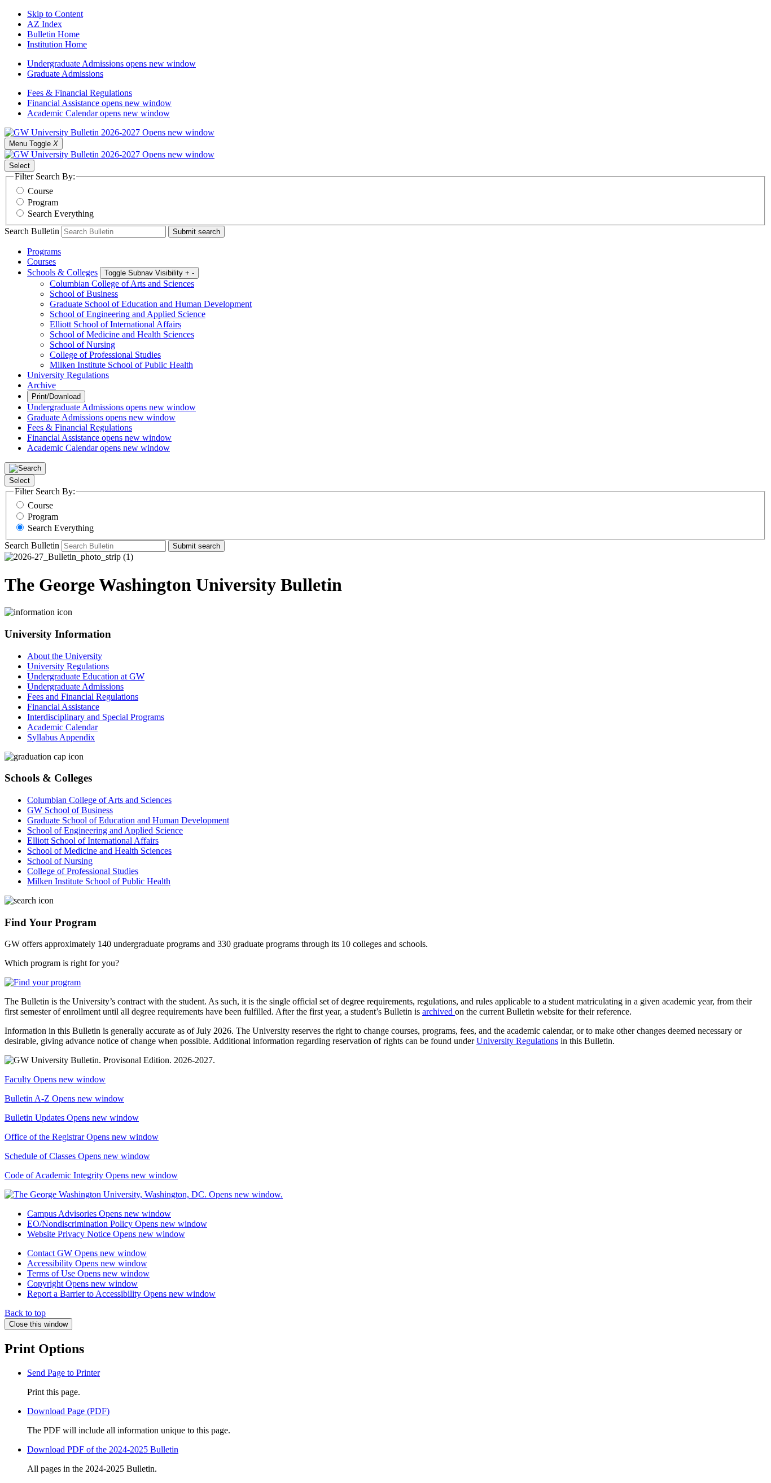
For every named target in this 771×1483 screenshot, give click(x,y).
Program (43, 202)
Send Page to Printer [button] (63, 1372)
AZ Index (44, 24)
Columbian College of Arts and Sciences (122, 283)
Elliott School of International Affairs (115, 324)
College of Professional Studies (105, 354)
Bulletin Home (53, 34)
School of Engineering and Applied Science (127, 314)
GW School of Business (70, 810)
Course (40, 191)
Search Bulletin (32, 231)
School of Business (84, 294)
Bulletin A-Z (64, 1098)
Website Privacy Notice (106, 1234)
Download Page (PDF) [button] (68, 1411)
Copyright (82, 1283)
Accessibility (87, 1263)
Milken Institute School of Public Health (121, 365)
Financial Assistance (99, 103)
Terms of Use (88, 1273)
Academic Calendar (98, 113)
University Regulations (68, 375)
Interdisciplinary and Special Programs (95, 717)
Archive (41, 385)
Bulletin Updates (72, 1117)
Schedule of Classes (77, 1156)
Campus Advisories (99, 1213)
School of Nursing (82, 344)
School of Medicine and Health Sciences (122, 334)
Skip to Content (55, 14)
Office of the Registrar (82, 1137)
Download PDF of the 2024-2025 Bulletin (102, 1449)
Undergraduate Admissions (111, 63)
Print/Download (56, 396)
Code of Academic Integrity (91, 1175)
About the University (64, 656)
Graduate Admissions (65, 73)
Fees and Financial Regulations (82, 696)
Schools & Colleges (62, 272)
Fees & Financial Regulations (79, 93)
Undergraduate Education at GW (85, 676)
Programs (44, 251)
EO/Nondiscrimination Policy (117, 1223)
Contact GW (87, 1253)
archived (438, 1011)
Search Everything (61, 213)
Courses (41, 261)
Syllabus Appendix (61, 737)
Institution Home (57, 44)
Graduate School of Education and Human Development (151, 304)
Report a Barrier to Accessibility (121, 1293)
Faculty (55, 1079)
